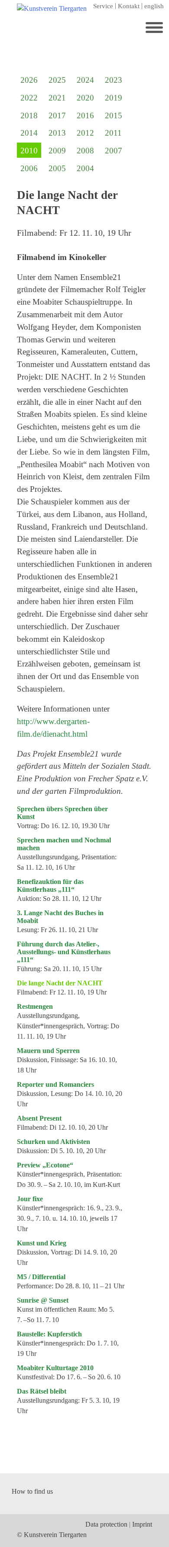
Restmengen (35, 1006)
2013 (57, 132)
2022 (29, 97)
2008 (85, 150)
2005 (57, 168)
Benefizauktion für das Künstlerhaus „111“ (50, 885)
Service (103, 6)
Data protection (106, 1524)
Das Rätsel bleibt (41, 1391)
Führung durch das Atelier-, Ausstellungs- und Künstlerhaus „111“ (63, 951)
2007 (113, 150)
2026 (29, 79)
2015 (113, 115)
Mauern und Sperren (48, 1050)
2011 (113, 132)
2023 (113, 79)
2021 (57, 97)
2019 (113, 97)
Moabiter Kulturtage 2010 (55, 1368)
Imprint (142, 1524)
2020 (85, 97)
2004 (85, 168)
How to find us (32, 1491)
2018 (29, 115)
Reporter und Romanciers (55, 1084)
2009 (57, 150)
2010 (29, 150)
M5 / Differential (41, 1276)
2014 (29, 132)
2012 (85, 132)
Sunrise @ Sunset (42, 1300)
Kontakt (129, 6)
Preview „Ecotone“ (45, 1165)
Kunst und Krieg (41, 1243)
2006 (29, 168)
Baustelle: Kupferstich (49, 1334)
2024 (85, 79)
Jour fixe (30, 1198)
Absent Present (39, 1118)
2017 (57, 115)
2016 (85, 115)
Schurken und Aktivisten (53, 1141)
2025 (57, 79)
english (154, 6)
